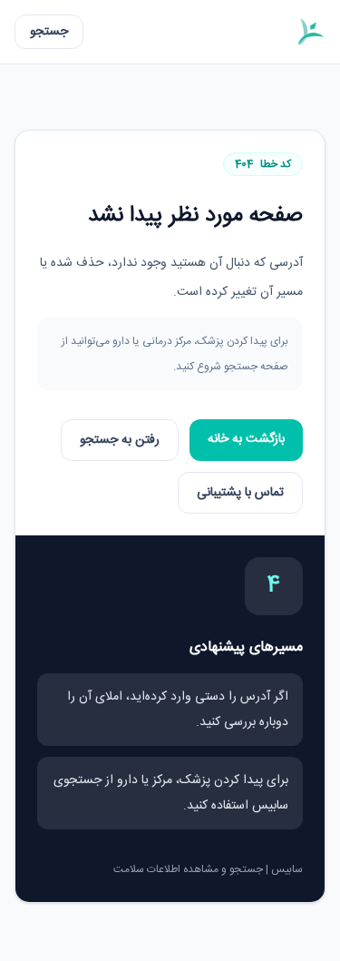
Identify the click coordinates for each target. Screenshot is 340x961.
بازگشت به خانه (246, 439)
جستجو (49, 32)
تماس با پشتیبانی (240, 493)
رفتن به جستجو (120, 440)
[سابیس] (310, 32)
